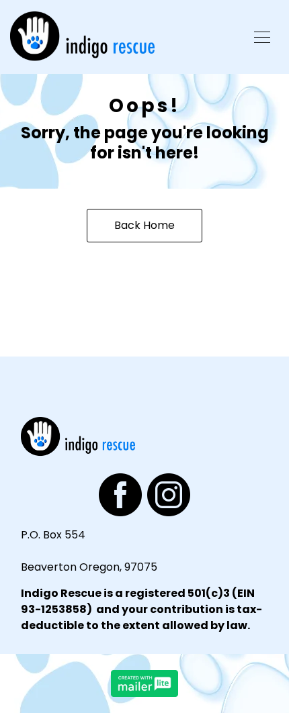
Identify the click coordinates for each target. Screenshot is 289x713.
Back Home (144, 225)
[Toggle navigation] (262, 37)
